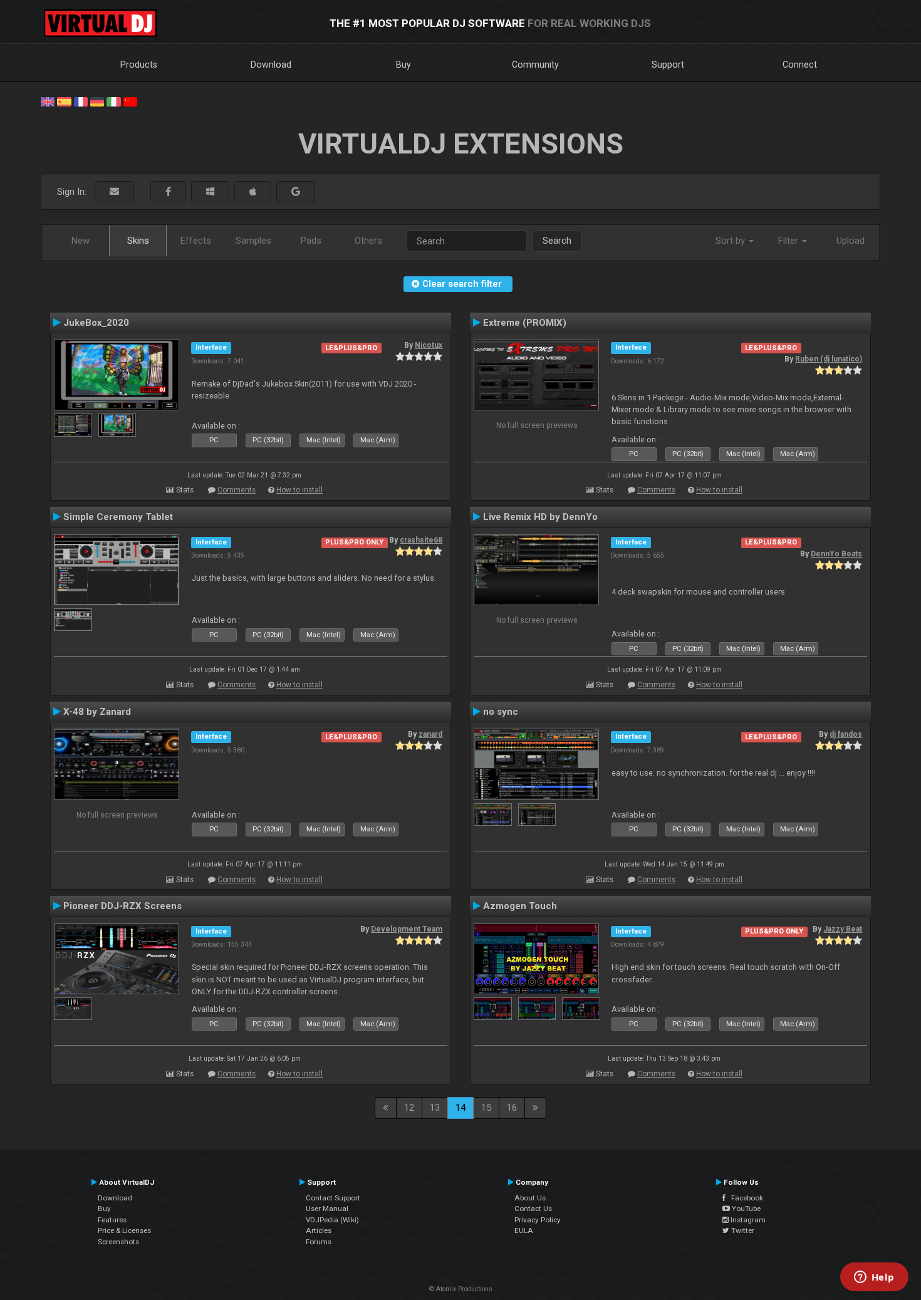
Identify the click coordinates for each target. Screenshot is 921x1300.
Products (138, 65)
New (80, 240)
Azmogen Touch (520, 906)
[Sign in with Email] (114, 192)
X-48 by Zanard (97, 711)
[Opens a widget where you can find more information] (874, 1278)
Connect (800, 65)
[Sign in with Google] (295, 192)
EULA (523, 1230)
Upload (850, 240)
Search (557, 240)
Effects (195, 240)
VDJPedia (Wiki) (332, 1219)
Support (668, 65)
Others (368, 240)
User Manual (327, 1208)
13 (435, 1107)
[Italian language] (113, 101)
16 (512, 1107)
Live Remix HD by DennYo (540, 517)
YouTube (745, 1208)
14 (460, 1107)
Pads (311, 240)
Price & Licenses (124, 1230)
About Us (530, 1197)
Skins (138, 240)
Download (271, 65)
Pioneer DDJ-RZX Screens (122, 906)
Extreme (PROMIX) (524, 322)
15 (486, 1107)
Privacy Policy (537, 1219)
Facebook (744, 1197)
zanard (430, 734)
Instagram (747, 1219)
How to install (299, 490)
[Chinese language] (130, 101)
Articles (318, 1230)
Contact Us (533, 1208)
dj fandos (846, 734)
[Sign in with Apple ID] (252, 192)
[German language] (97, 101)
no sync (500, 711)
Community (535, 65)
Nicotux (428, 345)
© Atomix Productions (460, 1289)
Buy (403, 65)
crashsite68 (421, 540)
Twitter (741, 1230)
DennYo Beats (836, 553)
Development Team (406, 929)
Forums (318, 1241)
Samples (253, 240)
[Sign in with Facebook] (168, 192)
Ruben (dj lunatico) (828, 359)
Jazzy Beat (842, 929)
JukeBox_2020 (96, 322)
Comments (236, 490)
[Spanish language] (64, 101)
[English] (48, 101)
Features (112, 1219)
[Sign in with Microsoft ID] (210, 192)
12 (409, 1107)
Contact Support (333, 1197)
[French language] (81, 101)
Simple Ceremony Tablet (118, 517)
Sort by (731, 240)
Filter (789, 240)
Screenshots (118, 1241)
